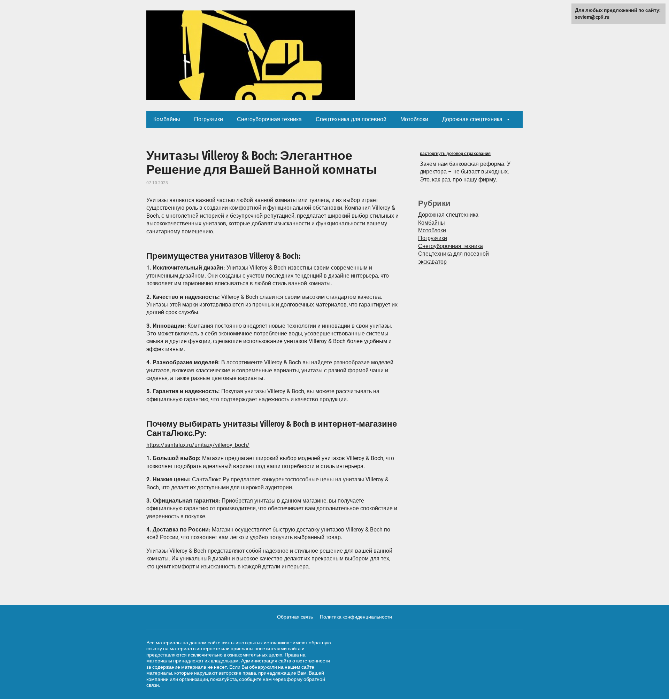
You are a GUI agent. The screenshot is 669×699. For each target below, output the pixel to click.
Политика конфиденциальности (356, 617)
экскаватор (432, 261)
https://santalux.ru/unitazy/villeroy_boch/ (197, 445)
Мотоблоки (414, 119)
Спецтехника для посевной (351, 119)
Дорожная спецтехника (472, 119)
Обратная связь (295, 617)
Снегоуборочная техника (269, 119)
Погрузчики (208, 119)
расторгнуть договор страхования (455, 153)
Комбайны (166, 119)
